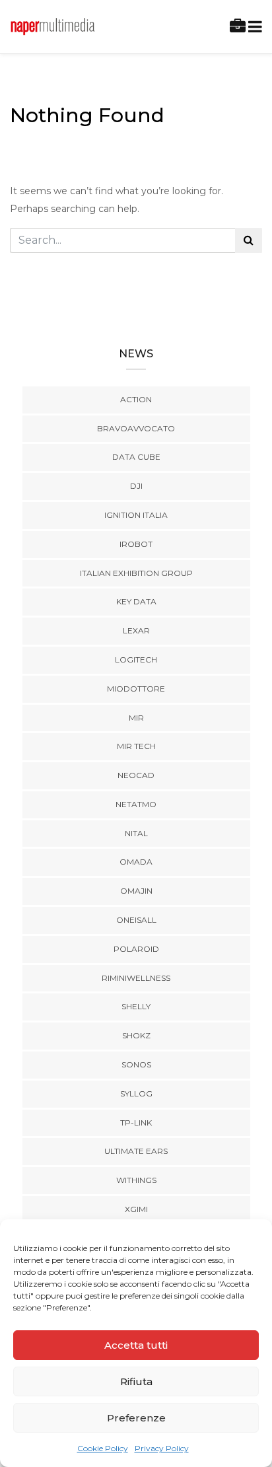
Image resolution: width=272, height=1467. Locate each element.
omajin (136, 891)
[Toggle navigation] (252, 27)
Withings (136, 1180)
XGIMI (136, 1209)
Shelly (136, 1006)
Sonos (136, 1064)
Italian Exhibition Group (136, 573)
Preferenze (136, 1418)
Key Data (136, 601)
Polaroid (136, 949)
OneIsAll (136, 920)
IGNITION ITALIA (136, 515)
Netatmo (136, 804)
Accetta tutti (136, 1345)
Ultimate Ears (136, 1151)
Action (136, 399)
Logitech (136, 659)
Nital (136, 833)
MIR (136, 718)
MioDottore (136, 689)
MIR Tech (136, 746)
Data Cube (136, 457)
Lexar (136, 630)
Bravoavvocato (136, 428)
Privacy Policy (162, 1448)
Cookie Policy (102, 1448)
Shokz (136, 1035)
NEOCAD (136, 775)
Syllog (136, 1093)
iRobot (136, 544)
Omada (136, 862)
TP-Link (136, 1122)
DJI (136, 486)
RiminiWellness (136, 978)
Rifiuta (136, 1381)
